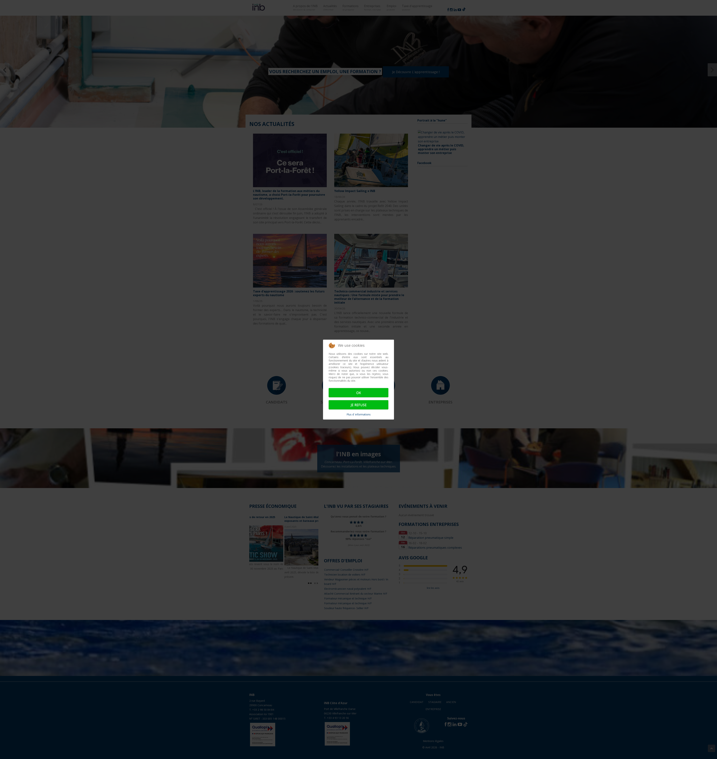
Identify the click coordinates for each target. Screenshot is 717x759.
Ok (358, 392)
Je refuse (359, 405)
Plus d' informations (359, 414)
